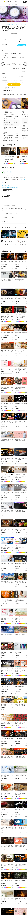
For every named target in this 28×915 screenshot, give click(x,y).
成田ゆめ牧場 (9, 172)
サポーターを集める (22, 45)
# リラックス (23, 24)
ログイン (24, 1)
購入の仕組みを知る (10, 87)
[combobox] (17, 228)
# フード (3, 24)
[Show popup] (20, 1)
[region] (14, 154)
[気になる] (15, 161)
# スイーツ (16, 24)
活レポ (11, 4)
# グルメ (8, 24)
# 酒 (12, 24)
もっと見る (14, 84)
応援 (16, 4)
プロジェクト (4, 4)
